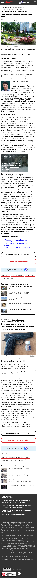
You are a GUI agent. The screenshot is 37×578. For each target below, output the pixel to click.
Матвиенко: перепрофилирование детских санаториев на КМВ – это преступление (21, 304)
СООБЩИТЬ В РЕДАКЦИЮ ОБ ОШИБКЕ (14, 517)
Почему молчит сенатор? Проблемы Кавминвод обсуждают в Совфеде (19, 292)
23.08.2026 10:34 (6, 320)
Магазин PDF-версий (17, 502)
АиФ (16, 46)
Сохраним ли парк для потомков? (17, 247)
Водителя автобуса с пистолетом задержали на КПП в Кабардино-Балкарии (21, 486)
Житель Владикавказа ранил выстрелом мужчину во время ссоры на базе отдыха (20, 469)
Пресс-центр (26, 500)
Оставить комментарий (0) (18, 261)
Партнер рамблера (17, 569)
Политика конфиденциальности (14, 514)
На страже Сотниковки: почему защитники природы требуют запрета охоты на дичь (21, 287)
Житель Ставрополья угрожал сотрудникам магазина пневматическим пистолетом (21, 480)
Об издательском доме (10, 500)
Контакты (21, 508)
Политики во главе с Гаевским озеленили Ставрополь (15, 241)
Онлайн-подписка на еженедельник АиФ (17, 505)
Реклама (4, 502)
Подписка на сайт (8, 508)
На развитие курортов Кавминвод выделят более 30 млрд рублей (21, 298)
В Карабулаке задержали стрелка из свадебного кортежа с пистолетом (19, 474)
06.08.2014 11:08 (6, 7)
